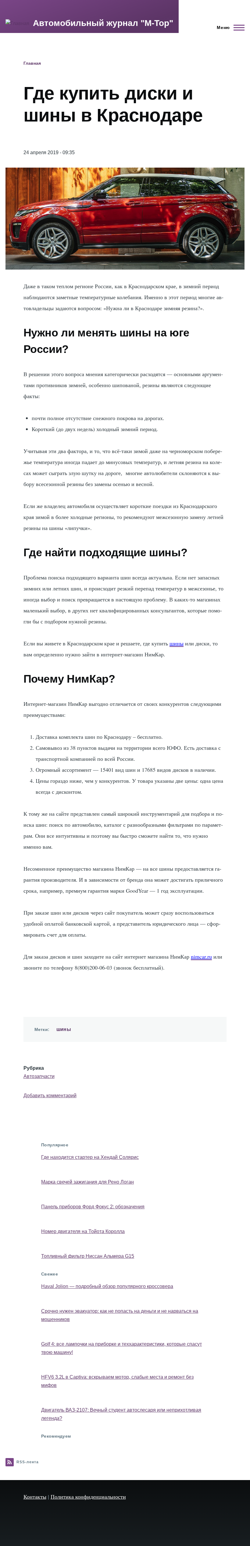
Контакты (34, 1496)
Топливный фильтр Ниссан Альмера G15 (87, 1256)
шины (177, 643)
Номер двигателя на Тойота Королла (83, 1231)
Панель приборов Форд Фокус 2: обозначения (93, 1206)
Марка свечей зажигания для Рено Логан (87, 1182)
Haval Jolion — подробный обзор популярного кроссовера (107, 1286)
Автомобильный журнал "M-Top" (103, 23)
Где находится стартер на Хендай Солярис (90, 1157)
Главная (32, 63)
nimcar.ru (201, 956)
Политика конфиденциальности (88, 1496)
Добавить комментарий (50, 1095)
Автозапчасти (39, 1076)
